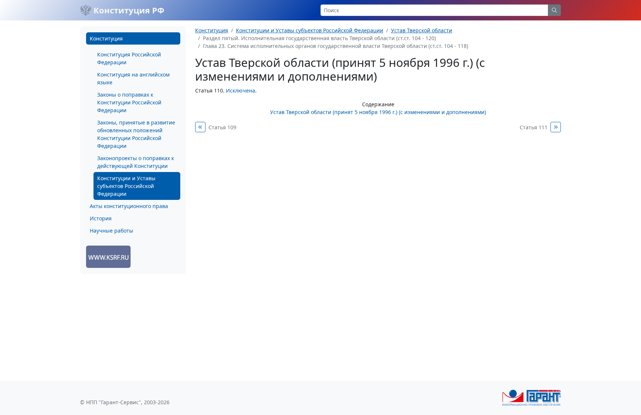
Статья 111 (534, 127)
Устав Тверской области (421, 30)
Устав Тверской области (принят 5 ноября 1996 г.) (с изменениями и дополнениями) (378, 112)
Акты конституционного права (129, 206)
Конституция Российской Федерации (129, 58)
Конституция (106, 38)
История (101, 218)
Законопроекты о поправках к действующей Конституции (135, 162)
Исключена (240, 90)
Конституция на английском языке (133, 78)
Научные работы (111, 230)
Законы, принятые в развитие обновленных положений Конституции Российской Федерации (136, 134)
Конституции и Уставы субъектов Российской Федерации (126, 186)
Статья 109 (222, 127)
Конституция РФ (127, 10)
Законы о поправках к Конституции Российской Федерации (129, 102)
